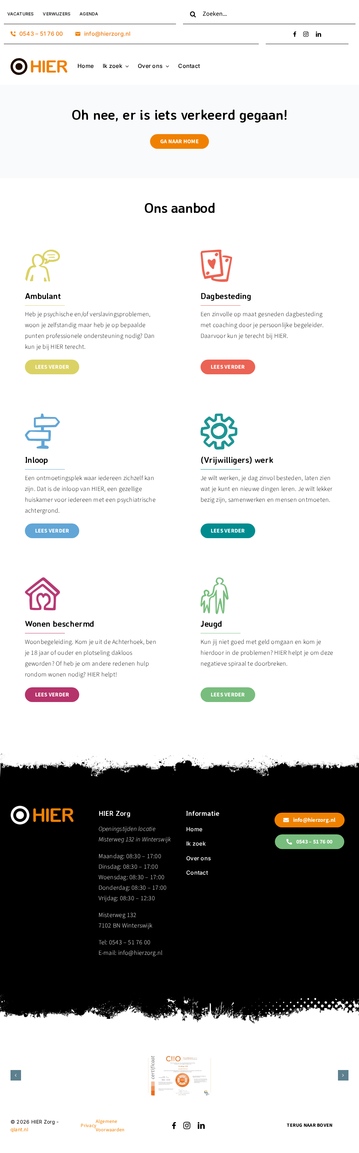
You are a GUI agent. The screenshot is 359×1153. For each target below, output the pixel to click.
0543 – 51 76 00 (130, 942)
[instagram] (306, 34)
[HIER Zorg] (42, 808)
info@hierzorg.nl (140, 953)
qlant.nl (19, 1129)
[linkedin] (318, 34)
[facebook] (294, 34)
